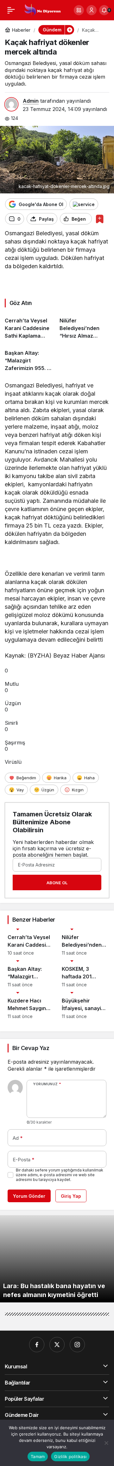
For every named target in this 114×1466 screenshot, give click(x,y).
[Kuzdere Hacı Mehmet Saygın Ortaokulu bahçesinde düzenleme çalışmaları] (30, 1005)
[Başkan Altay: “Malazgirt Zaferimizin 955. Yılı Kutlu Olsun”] (30, 358)
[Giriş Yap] (91, 10)
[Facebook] (36, 1344)
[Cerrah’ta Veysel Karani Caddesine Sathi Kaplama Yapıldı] (30, 326)
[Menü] (11, 10)
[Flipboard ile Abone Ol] (83, 204)
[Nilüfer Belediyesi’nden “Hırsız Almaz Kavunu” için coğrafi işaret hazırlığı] (85, 326)
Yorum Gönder (29, 1196)
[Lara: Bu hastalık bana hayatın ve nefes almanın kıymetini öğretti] (57, 1258)
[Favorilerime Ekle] (99, 219)
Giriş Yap (71, 1196)
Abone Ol (57, 882)
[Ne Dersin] (42, 9)
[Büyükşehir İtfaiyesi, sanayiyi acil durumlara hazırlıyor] (84, 1005)
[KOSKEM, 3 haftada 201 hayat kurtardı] (84, 973)
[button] (79, 10)
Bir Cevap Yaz (30, 1048)
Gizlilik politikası (70, 1456)
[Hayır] (106, 1443)
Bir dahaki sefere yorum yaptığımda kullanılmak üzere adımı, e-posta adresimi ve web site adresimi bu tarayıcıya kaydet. (59, 1175)
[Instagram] (77, 1344)
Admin (31, 101)
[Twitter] (57, 1344)
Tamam (38, 1456)
